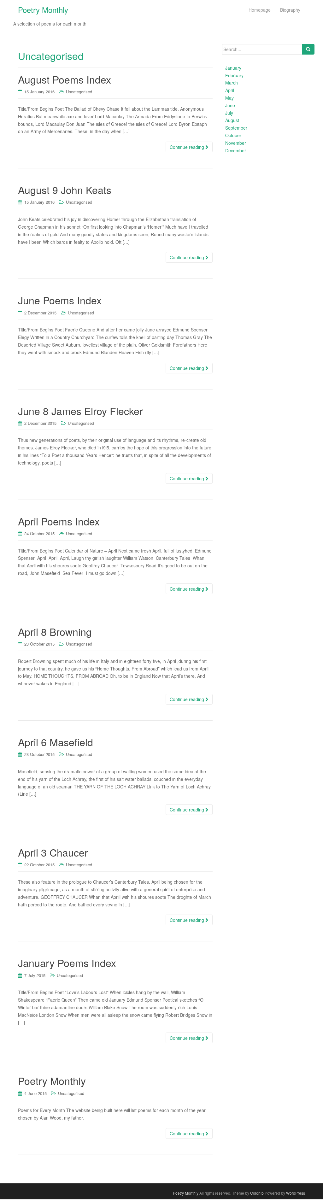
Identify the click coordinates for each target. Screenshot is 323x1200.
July (229, 113)
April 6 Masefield (55, 742)
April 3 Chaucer (53, 852)
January (233, 68)
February (234, 75)
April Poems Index (59, 521)
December (235, 150)
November (235, 143)
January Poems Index (67, 962)
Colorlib (257, 1193)
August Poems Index (64, 79)
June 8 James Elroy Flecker (80, 410)
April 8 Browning (55, 631)
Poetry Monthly (43, 9)
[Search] (308, 49)
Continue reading (187, 147)
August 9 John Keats (64, 189)
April (229, 90)
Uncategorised (79, 92)
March (231, 82)
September (236, 128)
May (229, 98)
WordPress (295, 1193)
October (233, 135)
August (232, 120)
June (230, 105)
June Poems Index (60, 300)
